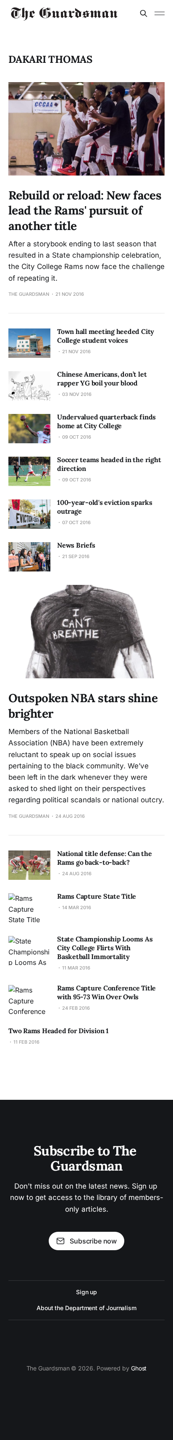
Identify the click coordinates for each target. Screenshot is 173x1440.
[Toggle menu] (159, 13)
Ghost (139, 1368)
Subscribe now (93, 1241)
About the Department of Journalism (86, 1307)
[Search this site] (143, 13)
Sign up (86, 1291)
